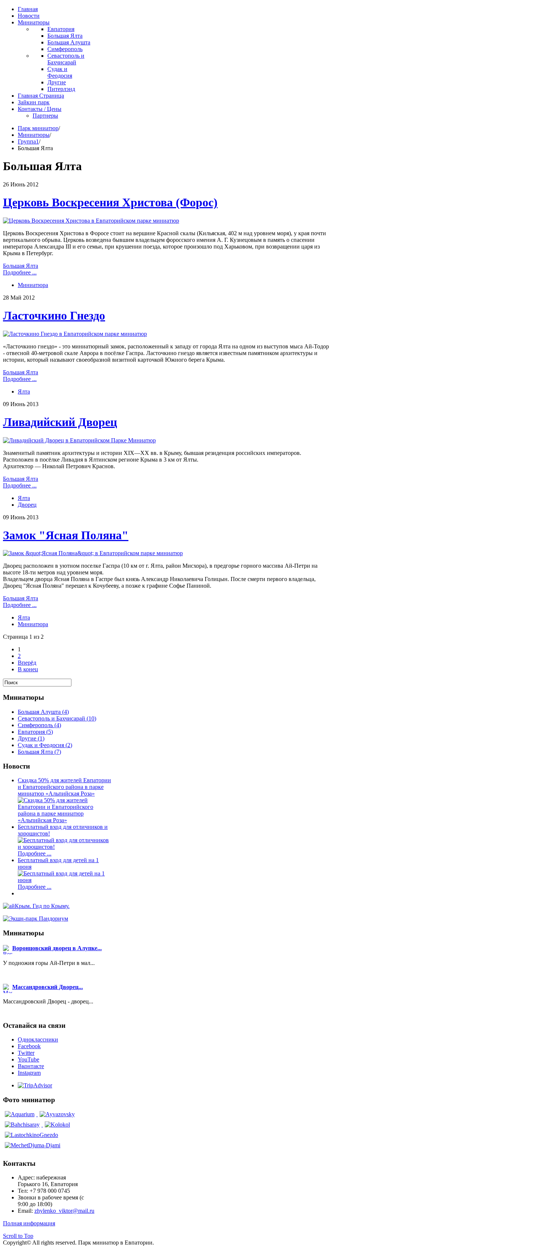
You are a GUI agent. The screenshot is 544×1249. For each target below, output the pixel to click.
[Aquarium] (20, 1114)
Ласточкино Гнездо (54, 315)
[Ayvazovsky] (57, 1114)
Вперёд (27, 662)
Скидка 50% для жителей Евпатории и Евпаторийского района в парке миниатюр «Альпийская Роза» (64, 787)
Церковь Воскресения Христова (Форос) (110, 202)
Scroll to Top (18, 1236)
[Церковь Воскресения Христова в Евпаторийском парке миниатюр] (91, 220)
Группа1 (28, 141)
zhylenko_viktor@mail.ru (64, 1211)
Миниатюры (34, 135)
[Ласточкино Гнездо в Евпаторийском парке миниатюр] (75, 334)
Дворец (27, 505)
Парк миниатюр (38, 128)
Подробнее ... (20, 272)
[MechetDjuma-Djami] (32, 1145)
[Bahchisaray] (23, 1124)
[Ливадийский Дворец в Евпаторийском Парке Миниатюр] (79, 440)
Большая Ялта (20, 266)
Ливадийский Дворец (60, 422)
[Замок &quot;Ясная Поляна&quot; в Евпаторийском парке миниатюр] (93, 553)
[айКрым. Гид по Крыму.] (36, 906)
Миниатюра (33, 285)
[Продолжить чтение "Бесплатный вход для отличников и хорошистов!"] (65, 847)
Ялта (24, 391)
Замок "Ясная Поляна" (65, 535)
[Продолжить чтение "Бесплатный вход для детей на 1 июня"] (65, 880)
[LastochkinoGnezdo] (31, 1135)
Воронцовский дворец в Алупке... (57, 948)
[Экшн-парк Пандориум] (35, 918)
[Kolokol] (57, 1124)
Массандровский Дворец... (47, 987)
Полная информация (29, 1223)
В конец (28, 669)
